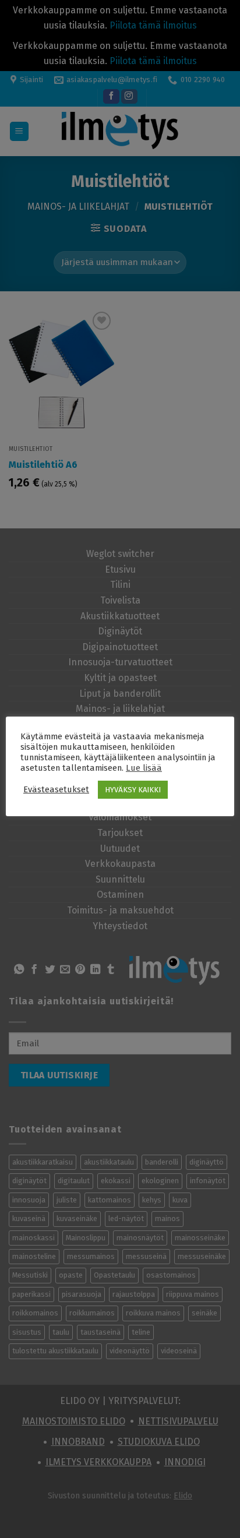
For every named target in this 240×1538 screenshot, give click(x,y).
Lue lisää (144, 768)
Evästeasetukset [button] (56, 789)
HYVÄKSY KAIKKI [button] (133, 789)
